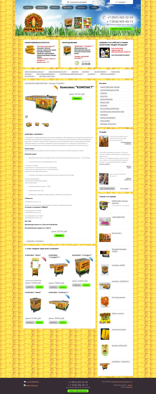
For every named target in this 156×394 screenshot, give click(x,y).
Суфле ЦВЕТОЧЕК (118, 217)
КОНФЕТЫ (91, 74)
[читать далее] (104, 164)
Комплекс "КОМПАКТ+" (120, 281)
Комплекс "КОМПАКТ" (56, 83)
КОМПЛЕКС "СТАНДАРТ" (82, 255)
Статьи (94, 7)
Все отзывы (124, 188)
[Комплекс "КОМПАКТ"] (41, 101)
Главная (41, 7)
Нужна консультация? (78, 2)
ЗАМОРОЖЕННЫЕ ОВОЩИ (34, 71)
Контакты (81, 7)
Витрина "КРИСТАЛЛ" (119, 345)
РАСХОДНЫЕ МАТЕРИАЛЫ (45, 74)
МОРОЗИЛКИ (29, 76)
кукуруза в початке (119, 329)
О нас (27, 7)
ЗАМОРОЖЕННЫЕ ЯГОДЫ (57, 71)
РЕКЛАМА (28, 74)
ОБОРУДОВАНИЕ (100, 71)
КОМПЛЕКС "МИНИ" (33, 292)
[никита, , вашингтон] (103, 184)
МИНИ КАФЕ (115, 71)
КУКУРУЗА (85, 71)
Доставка (67, 7)
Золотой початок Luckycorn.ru (121, 381)
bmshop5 (129, 387)
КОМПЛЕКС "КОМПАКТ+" (35, 241)
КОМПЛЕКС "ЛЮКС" (33, 255)
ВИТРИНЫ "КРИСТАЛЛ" (47, 76)
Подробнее (30, 287)
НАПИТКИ (75, 71)
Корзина (121, 2)
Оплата (55, 7)
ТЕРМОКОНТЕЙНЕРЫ (107, 74)
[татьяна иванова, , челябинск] (103, 146)
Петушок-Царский (118, 297)
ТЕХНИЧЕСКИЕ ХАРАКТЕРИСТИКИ (71, 74)
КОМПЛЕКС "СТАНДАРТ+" (121, 361)
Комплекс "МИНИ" (118, 265)
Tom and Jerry (117, 233)
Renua (130, 385)
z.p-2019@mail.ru (33, 382)
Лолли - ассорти (118, 313)
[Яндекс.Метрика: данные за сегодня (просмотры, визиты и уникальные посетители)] (31, 385)
